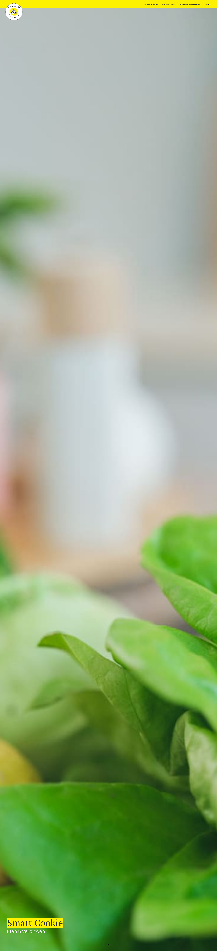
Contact (207, 4)
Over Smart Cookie (168, 4)
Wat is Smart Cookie (151, 4)
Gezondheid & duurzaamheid (190, 4)
